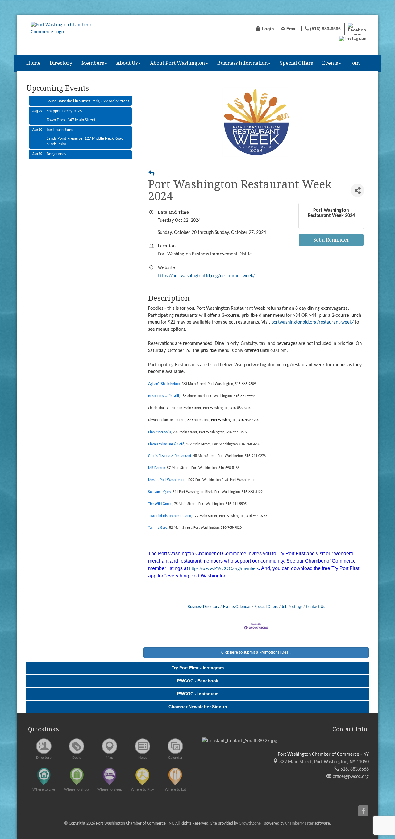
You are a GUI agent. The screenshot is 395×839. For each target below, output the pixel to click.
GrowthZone (250, 823)
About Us (127, 63)
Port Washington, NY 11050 (324, 761)
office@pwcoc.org (350, 776)
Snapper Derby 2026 (64, 104)
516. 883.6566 (354, 769)
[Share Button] (357, 190)
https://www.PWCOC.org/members (224, 568)
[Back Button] (151, 174)
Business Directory (203, 607)
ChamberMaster (299, 823)
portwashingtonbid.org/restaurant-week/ (312, 322)
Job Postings (292, 607)
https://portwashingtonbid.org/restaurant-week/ (206, 276)
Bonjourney (56, 147)
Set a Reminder (331, 240)
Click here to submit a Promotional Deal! (256, 652)
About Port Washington (177, 63)
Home (33, 63)
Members (92, 63)
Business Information (242, 63)
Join (355, 63)
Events (330, 63)
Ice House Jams (60, 123)
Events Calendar (237, 607)
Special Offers (296, 63)
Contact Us (315, 607)
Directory (61, 63)
